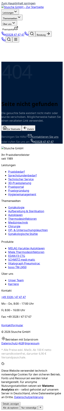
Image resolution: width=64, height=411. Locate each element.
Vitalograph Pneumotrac (24, 263)
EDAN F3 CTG (16, 256)
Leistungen (8, 13)
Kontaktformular (12, 325)
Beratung (41, 35)
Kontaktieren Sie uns (45, 137)
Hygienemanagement (22, 194)
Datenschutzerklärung (28, 397)
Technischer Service (21, 179)
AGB (21, 343)
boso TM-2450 (17, 267)
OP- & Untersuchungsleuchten (28, 230)
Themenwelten (10, 18)
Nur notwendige (29, 408)
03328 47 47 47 (14, 35)
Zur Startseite (13, 129)
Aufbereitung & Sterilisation (26, 211)
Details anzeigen (11, 404)
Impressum (32, 343)
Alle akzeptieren (11, 408)
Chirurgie (14, 226)
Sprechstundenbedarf (22, 175)
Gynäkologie (16, 207)
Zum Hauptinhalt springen (18, 3)
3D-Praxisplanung (19, 183)
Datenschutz (9, 343)
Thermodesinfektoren (22, 219)
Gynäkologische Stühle (23, 234)
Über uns (7, 24)
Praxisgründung (18, 190)
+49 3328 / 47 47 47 (13, 297)
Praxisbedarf (16, 172)
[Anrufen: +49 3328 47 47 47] (26, 35)
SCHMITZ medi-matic (21, 260)
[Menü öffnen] (15, 39)
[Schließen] (40, 408)
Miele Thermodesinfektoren (26, 252)
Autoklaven (15, 215)
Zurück (30, 129)
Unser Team (16, 280)
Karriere (13, 284)
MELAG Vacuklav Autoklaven (26, 248)
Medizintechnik (18, 222)
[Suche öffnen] (32, 34)
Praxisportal (8, 29)
